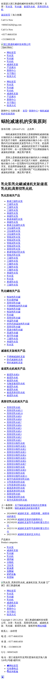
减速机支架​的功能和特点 (30, 519)
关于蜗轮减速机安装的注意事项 (30, 505)
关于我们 (11, 73)
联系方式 (11, 76)
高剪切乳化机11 (15, 410)
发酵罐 (10, 571)
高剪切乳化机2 (14, 437)
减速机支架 (12, 64)
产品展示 (11, 67)
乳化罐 (18, 6)
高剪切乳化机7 (14, 422)
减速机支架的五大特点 (29, 534)
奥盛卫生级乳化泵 (16, 225)
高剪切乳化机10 (15, 413)
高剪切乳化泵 (13, 249)
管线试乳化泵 (13, 237)
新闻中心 (11, 70)
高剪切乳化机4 (14, 431)
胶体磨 (10, 568)
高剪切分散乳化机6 (16, 461)
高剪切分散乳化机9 (16, 470)
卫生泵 (10, 565)
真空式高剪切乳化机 (17, 500)
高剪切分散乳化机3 (16, 452)
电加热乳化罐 (13, 297)
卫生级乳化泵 (13, 228)
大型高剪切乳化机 (16, 482)
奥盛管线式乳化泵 (16, 252)
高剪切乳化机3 (14, 434)
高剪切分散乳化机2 (16, 449)
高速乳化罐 (12, 332)
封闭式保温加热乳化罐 (18, 324)
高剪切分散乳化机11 (17, 476)
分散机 (10, 562)
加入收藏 (17, 15)
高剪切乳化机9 (14, 416)
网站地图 (41, 626)
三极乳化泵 (12, 264)
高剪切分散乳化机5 (16, 458)
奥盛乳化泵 (12, 282)
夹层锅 (10, 577)
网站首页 (11, 52)
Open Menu (7, 47)
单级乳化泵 (12, 213)
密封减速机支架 (15, 362)
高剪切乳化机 (13, 407)
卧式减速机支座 (15, 359)
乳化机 (10, 61)
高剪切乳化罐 (13, 303)
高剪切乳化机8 (14, 419)
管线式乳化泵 (13, 255)
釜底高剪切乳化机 (16, 392)
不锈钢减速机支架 (16, 356)
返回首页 (5, 15)
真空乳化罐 (12, 335)
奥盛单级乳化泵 (15, 219)
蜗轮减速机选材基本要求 (27, 508)
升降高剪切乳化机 (16, 497)
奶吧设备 (11, 574)
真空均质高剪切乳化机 (18, 479)
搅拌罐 (10, 559)
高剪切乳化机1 (14, 440)
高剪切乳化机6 (14, 425)
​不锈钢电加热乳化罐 (17, 306)
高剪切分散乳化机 (16, 443)
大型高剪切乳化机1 (16, 485)
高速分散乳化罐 (15, 329)
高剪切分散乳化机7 (16, 464)
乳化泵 (9, 6)
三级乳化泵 (12, 204)
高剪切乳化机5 (14, 428)
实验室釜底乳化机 (16, 383)
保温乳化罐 (12, 321)
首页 (25, 111)
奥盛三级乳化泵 (15, 201)
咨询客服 (13, 671)
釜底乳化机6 (13, 374)
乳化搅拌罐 (12, 300)
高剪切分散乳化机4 (16, 455)
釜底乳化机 (29, 6)
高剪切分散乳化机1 (16, 446)
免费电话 (13, 668)
